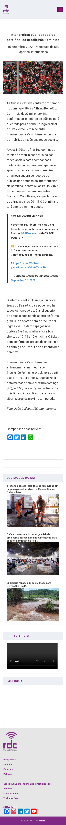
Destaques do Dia (46, 47)
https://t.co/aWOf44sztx (27, 263)
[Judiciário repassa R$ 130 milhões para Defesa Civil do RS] (33, 619)
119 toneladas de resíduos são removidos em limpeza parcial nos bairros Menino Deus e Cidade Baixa (32, 489)
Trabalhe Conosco (13, 798)
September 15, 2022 (23, 280)
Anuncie (7, 788)
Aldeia (42, 821)
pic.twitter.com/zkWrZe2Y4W (28, 267)
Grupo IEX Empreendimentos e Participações (27, 784)
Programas (9, 759)
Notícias (7, 764)
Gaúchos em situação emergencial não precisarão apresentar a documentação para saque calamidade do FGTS (32, 537)
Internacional (39, 52)
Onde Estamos (10, 793)
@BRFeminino (28, 233)
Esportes (24, 52)
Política (7, 774)
